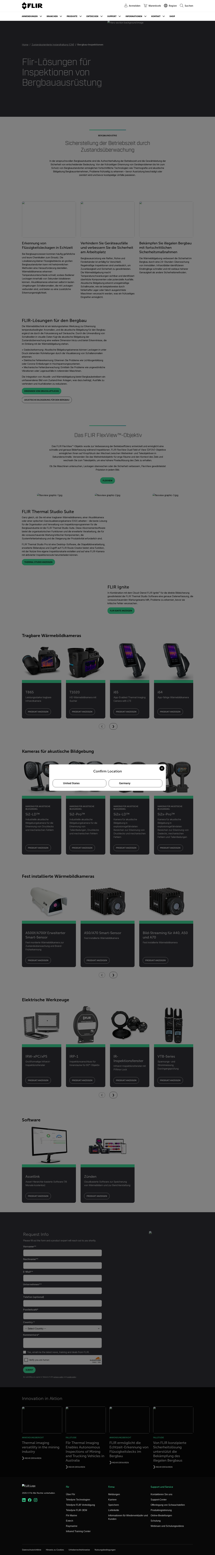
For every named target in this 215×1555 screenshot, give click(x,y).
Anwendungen (30, 16)
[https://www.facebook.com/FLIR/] (29, 1500)
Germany (124, 783)
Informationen (133, 16)
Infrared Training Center (78, 1531)
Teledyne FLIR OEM (76, 1510)
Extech (69, 1521)
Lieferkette (113, 1510)
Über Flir (70, 1494)
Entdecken (92, 16)
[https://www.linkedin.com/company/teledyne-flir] (24, 1500)
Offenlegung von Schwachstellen (168, 1505)
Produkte (72, 16)
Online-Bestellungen (161, 1515)
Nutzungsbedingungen (105, 1550)
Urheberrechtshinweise (79, 1550)
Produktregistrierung (161, 1510)
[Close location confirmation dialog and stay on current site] (161, 768)
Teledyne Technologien (78, 1499)
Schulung (156, 1521)
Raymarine (71, 1526)
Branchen (52, 16)
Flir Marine (71, 1515)
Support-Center (159, 1499)
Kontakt (155, 16)
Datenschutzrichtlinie (31, 1550)
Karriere (112, 1499)
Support (111, 16)
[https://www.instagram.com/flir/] (35, 1500)
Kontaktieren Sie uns (161, 1494)
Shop (172, 16)
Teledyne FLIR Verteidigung (80, 1505)
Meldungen (114, 1494)
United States (71, 783)
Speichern (113, 1505)
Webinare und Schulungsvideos (167, 1526)
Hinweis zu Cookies (55, 1550)
